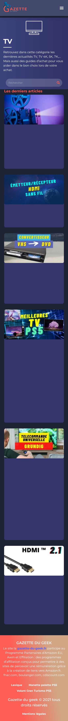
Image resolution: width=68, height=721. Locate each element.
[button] (62, 8)
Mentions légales (34, 713)
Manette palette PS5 (43, 685)
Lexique (16, 685)
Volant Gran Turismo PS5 (34, 690)
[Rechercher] (58, 83)
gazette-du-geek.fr (31, 648)
